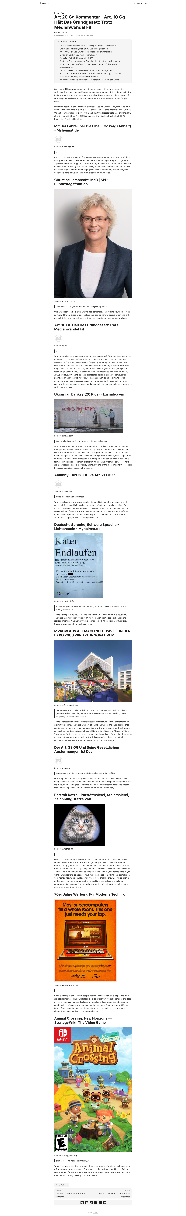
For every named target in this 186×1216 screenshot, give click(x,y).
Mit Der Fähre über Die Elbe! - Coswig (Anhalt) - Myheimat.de (88, 46)
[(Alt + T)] (48, 3)
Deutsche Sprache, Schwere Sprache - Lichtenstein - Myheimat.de (90, 61)
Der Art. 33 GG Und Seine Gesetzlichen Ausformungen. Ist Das (88, 70)
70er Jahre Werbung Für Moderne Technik (79, 76)
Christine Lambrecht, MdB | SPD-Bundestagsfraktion (84, 49)
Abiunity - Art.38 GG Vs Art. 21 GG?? (76, 58)
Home (42, 3)
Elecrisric (95, 1213)
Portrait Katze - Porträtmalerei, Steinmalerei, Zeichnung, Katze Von (90, 73)
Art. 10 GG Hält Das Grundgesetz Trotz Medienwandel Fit (86, 52)
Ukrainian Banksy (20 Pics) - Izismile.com (78, 55)
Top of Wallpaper (62, 1185)
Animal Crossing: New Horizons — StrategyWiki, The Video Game (89, 80)
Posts (63, 13)
